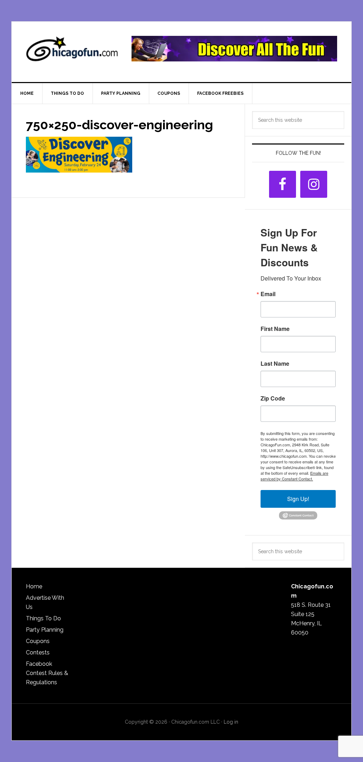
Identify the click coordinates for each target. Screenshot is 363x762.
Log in (231, 722)
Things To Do (43, 618)
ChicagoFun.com (72, 52)
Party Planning (44, 629)
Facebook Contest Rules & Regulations (47, 673)
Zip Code (273, 398)
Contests (38, 652)
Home (34, 586)
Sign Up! (298, 499)
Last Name (275, 363)
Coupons (38, 641)
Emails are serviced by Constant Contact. (294, 475)
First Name (275, 329)
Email (268, 294)
